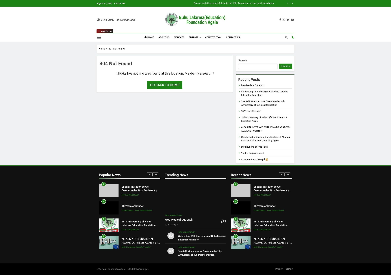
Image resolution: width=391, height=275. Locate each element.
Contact (289, 269)
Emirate (193, 37)
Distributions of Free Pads (254, 146)
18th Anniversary (130, 195)
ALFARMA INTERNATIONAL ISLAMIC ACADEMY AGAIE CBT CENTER (140, 243)
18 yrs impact (128, 210)
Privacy (279, 269)
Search (242, 60)
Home (150, 37)
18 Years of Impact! (251, 111)
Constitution (213, 37)
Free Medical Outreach (252, 85)
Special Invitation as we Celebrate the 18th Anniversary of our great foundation (234, 3)
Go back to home (164, 85)
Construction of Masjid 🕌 (254, 159)
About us (163, 37)
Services (179, 37)
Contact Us (233, 37)
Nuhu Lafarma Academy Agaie (136, 247)
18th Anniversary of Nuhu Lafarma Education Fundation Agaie (138, 225)
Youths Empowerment (252, 153)
